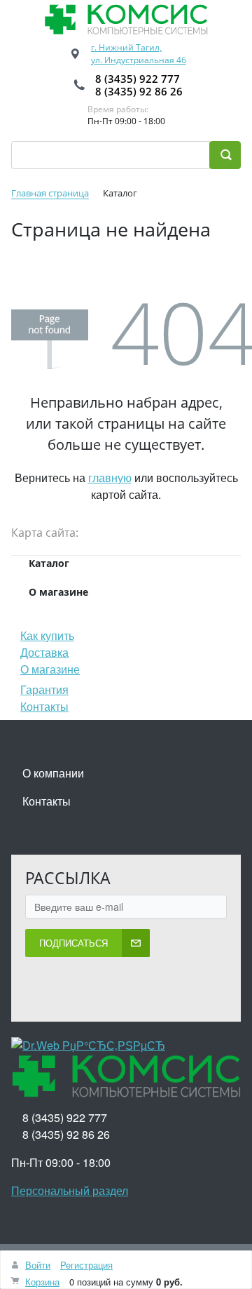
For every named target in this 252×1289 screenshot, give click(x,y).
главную (110, 477)
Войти (37, 1264)
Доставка (44, 652)
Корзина (42, 1281)
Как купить (47, 635)
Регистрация (86, 1264)
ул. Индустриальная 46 (138, 60)
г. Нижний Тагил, (126, 47)
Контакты (44, 706)
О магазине (50, 669)
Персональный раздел (69, 1190)
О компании (53, 773)
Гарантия (44, 689)
